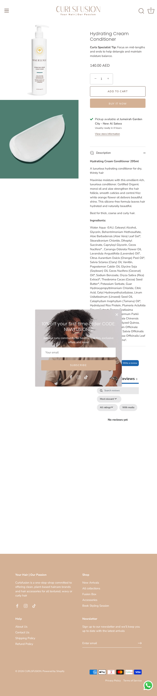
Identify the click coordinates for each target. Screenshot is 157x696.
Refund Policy (24, 644)
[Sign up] (140, 643)
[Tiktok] (86, 377)
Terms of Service (132, 680)
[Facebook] (71, 377)
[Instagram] (78, 377)
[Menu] (6, 10)
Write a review (130, 363)
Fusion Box (89, 594)
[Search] (141, 11)
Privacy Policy (113, 680)
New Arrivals (90, 583)
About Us (21, 627)
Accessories (89, 600)
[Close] (117, 314)
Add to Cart (118, 91)
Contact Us (22, 632)
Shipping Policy (25, 638)
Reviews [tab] (128, 378)
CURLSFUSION (33, 671)
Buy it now (118, 103)
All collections (91, 588)
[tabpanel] (118, 424)
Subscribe (78, 365)
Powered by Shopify (54, 671)
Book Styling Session (95, 606)
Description (103, 153)
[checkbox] (128, 407)
